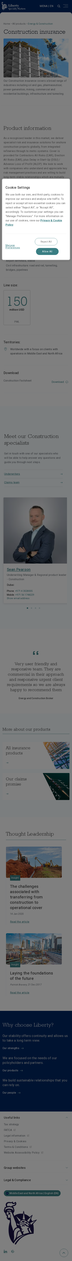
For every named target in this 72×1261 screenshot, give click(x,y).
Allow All (47, 251)
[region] (36, 219)
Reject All (46, 242)
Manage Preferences (13, 246)
